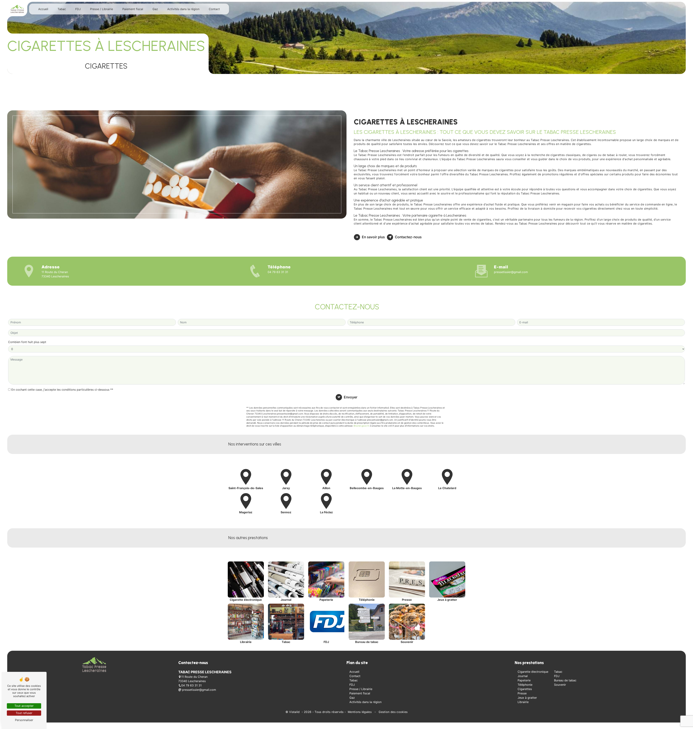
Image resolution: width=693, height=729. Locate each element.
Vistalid (295, 712)
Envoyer (350, 397)
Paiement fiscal (132, 9)
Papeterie (524, 680)
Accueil (43, 9)
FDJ (78, 9)
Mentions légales (360, 712)
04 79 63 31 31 (278, 272)
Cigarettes (525, 689)
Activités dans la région (183, 9)
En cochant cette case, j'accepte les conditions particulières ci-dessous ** (62, 389)
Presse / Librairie (101, 9)
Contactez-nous (408, 237)
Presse (522, 693)
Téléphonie (525, 684)
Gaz (155, 9)
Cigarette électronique (533, 671)
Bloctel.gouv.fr (361, 425)
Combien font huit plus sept (27, 342)
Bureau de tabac (565, 680)
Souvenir (560, 684)
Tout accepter (24, 706)
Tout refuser (24, 713)
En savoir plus (373, 237)
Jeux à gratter (527, 697)
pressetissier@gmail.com (511, 272)
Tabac (62, 9)
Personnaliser (24, 720)
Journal (523, 676)
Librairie (523, 702)
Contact (214, 9)
